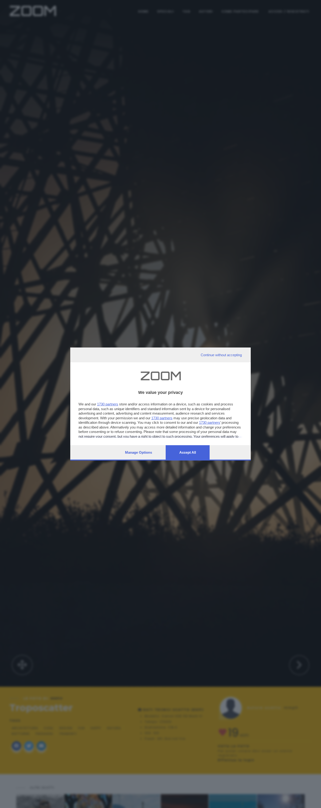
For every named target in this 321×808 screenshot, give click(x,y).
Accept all (187, 452)
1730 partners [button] (107, 404)
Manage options (138, 452)
